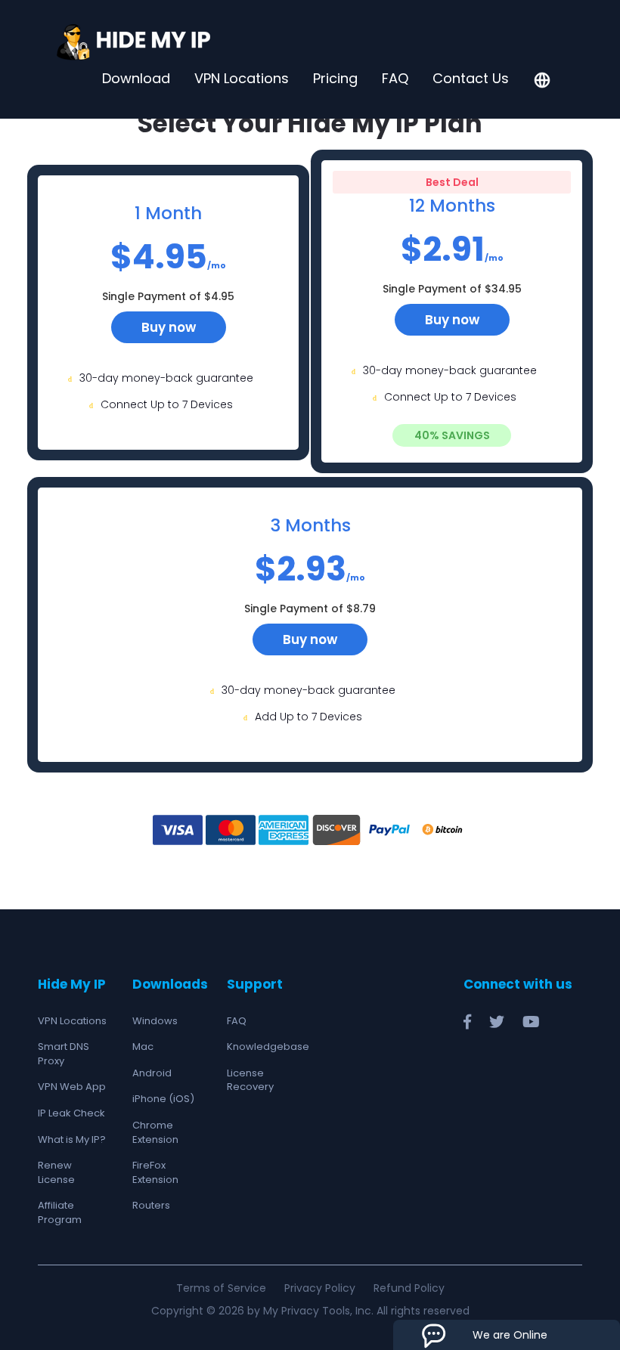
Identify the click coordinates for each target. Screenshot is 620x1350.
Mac (142, 1046)
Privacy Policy (319, 1288)
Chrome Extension (155, 1132)
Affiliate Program (60, 1212)
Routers (151, 1205)
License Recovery (250, 1080)
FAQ (395, 78)
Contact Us (470, 78)
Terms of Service (221, 1288)
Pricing (335, 78)
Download (136, 78)
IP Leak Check (71, 1113)
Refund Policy (409, 1288)
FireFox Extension (155, 1172)
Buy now (168, 327)
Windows (155, 1021)
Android (152, 1073)
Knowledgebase (268, 1046)
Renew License (56, 1172)
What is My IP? (72, 1139)
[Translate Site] (542, 81)
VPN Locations (241, 78)
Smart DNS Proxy (63, 1053)
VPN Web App (72, 1086)
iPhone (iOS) (163, 1098)
